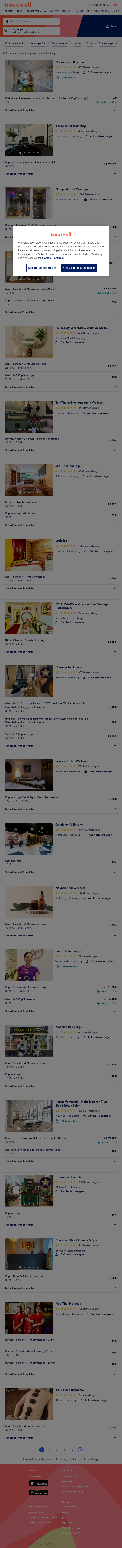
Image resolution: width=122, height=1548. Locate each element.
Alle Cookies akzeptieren (79, 267)
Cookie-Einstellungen (42, 267)
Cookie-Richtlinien (53, 258)
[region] (61, 251)
